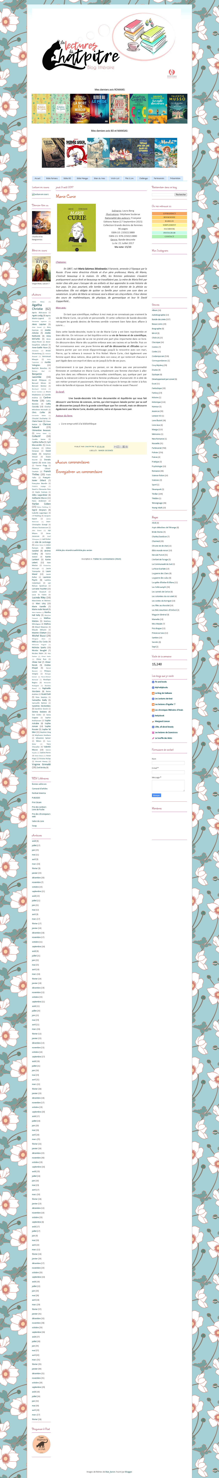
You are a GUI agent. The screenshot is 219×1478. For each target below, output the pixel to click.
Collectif (36, 436)
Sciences (155, 480)
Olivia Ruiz (41, 659)
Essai (154, 384)
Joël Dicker (46, 539)
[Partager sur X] (120, 446)
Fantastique (157, 388)
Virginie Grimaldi (41, 764)
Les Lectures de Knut (163, 699)
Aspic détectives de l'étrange (164, 528)
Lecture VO (156, 416)
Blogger (128, 1472)
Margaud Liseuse (162, 721)
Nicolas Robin (37, 653)
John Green (37, 530)
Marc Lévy (41, 604)
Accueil (37, 178)
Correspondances (159, 361)
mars (34, 864)
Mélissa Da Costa (40, 642)
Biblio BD (67, 178)
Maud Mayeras (41, 627)
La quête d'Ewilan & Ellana (163, 583)
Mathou (47, 624)
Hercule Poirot (158, 555)
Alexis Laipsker (39, 324)
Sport (154, 485)
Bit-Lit (154, 333)
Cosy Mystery (157, 365)
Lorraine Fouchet (39, 589)
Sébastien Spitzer (43, 738)
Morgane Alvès (38, 639)
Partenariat (156, 448)
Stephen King (45, 732)
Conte (154, 352)
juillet (34, 845)
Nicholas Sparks (39, 648)
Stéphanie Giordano (43, 735)
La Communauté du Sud (162, 564)
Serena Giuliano (39, 712)
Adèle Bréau (38, 302)
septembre (36, 891)
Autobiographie (158, 315)
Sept (154, 647)
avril (34, 859)
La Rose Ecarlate (159, 569)
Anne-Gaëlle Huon (40, 348)
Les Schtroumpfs (159, 587)
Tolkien (38, 741)
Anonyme (35, 351)
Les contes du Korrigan (161, 601)
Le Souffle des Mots (163, 738)
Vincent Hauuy (41, 761)
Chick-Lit (155, 338)
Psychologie (157, 466)
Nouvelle (155, 443)
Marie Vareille (39, 607)
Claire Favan (37, 421)
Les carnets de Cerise (161, 592)
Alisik (154, 523)
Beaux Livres (157, 324)
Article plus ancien (84, 550)
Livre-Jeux (156, 425)
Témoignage (157, 503)
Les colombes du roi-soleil (163, 596)
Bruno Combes (37, 392)
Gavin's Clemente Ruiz (41, 489)
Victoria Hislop (45, 759)
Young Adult (157, 508)
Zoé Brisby (41, 768)
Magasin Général (159, 615)
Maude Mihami (39, 630)
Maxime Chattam (39, 633)
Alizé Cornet (37, 327)
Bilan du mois (99, 178)
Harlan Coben (41, 504)
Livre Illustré (157, 420)
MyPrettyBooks (161, 687)
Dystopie (155, 375)
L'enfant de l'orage (160, 560)
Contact (169, 237)
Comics (155, 347)
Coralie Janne (38, 439)
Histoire (155, 398)
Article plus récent (63, 550)
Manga (155, 430)
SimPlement (169, 225)
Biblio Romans (52, 178)
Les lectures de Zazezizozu (166, 732)
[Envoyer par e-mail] (115, 446)
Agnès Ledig (37, 316)
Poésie (155, 457)
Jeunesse (156, 411)
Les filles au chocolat (161, 605)
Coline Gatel (41, 433)
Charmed (156, 541)
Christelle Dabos (39, 415)
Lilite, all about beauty (164, 727)
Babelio (169, 221)
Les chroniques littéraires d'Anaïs (169, 710)
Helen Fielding (42, 507)
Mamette (156, 619)
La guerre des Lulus (160, 578)
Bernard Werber (39, 386)
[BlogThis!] (118, 446)
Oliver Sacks (46, 656)
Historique (156, 402)
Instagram (169, 233)
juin (33, 850)
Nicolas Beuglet (39, 650)
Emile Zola (46, 463)
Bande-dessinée (106, 451)
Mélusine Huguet (39, 645)
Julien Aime (39, 545)
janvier (35, 873)
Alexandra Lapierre (39, 321)
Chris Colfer (38, 412)
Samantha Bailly (39, 700)
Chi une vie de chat (160, 546)
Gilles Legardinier (40, 495)
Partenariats (159, 178)
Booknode (169, 217)
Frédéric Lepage (39, 486)
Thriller (155, 494)
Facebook (169, 229)
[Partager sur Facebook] (123, 446)
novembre (36, 882)
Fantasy (155, 393)
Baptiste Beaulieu (39, 368)
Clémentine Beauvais (41, 430)
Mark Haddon (36, 612)
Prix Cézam (36, 802)
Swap (34, 826)
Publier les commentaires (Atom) (107, 559)
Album (154, 310)
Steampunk (156, 489)
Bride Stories (157, 532)
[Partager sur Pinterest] (126, 446)
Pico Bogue (157, 628)
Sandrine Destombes (41, 706)
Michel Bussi (39, 636)
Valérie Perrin (45, 753)
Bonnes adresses (39, 784)
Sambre (155, 638)
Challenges (143, 178)
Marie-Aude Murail (40, 609)
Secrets (155, 642)
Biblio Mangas (82, 178)
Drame (155, 370)
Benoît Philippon (39, 380)
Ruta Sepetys (41, 697)
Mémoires (156, 434)
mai (33, 855)
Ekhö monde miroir (160, 550)
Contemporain (158, 356)
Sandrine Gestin (41, 709)
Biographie (156, 329)
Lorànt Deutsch (39, 592)
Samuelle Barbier (39, 703)
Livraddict (169, 214)
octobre (35, 887)
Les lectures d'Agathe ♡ (165, 704)
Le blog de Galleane (163, 693)
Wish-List (115, 178)
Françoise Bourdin (39, 483)
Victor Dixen (39, 756)
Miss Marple (157, 624)
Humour (155, 407)
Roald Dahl (46, 694)
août (34, 841)
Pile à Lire (129, 178)
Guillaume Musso (39, 498)
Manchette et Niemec (41, 601)
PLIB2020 (36, 798)
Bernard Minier (39, 383)
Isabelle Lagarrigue (40, 513)
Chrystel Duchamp (40, 418)
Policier (155, 453)
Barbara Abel (38, 371)
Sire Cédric (36, 715)
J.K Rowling (36, 516)
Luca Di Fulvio (39, 595)
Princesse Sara (158, 633)
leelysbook (159, 716)
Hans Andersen (39, 501)
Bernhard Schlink (39, 389)
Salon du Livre (38, 821)
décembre (36, 878)
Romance (156, 471)
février (35, 868)
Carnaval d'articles (40, 789)
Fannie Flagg (41, 466)
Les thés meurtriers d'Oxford (164, 610)
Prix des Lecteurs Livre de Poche (39, 808)
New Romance (158, 439)
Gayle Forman (41, 492)
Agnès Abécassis (39, 313)
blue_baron (110, 1472)
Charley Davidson (159, 537)
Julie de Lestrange (43, 542)
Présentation (175, 178)
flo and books (161, 682)
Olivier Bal (36, 662)
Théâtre (155, 498)
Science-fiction (158, 475)
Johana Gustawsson (40, 528)
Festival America (39, 793)
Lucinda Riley (39, 597)
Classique (156, 342)
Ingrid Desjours (39, 510)
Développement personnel (163, 379)
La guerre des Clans (160, 573)
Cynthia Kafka (38, 442)
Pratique (155, 462)
